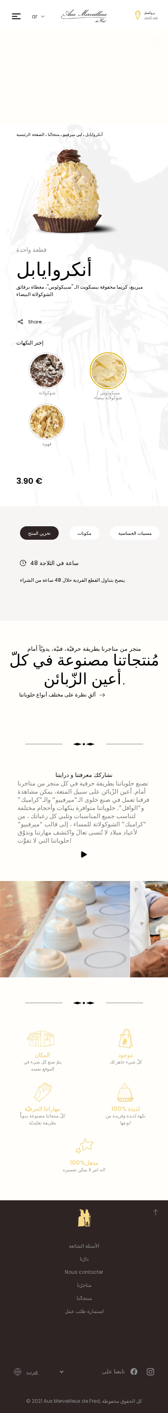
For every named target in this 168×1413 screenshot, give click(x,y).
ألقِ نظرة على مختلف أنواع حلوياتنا (57, 695)
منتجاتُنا (84, 1298)
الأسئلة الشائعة (84, 1245)
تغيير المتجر (151, 17)
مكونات (84, 533)
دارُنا (84, 1258)
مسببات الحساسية (135, 533)
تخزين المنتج (39, 533)
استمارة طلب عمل (84, 1311)
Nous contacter (84, 1271)
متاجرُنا (84, 1285)
